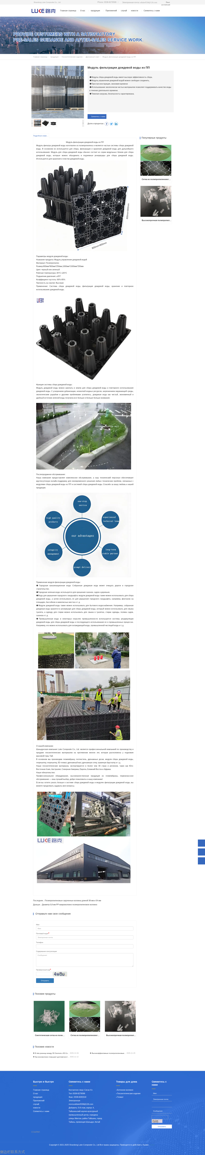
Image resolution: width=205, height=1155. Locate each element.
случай (124, 11)
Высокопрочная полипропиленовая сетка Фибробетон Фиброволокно (121, 1035)
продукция (54, 57)
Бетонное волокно (125, 1090)
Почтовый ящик (42, 933)
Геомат (120, 1097)
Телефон (39, 942)
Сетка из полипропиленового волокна (86, 1035)
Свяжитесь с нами (152, 11)
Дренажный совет (92, 57)
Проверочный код (43, 970)
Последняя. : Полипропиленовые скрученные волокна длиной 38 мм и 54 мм (67, 901)
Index (152, 1145)
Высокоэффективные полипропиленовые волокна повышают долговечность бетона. (109, 1053)
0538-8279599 (107, 2)
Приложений (111, 11)
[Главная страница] (43, 10)
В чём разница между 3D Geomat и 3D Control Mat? (52, 1053)
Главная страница (68, 11)
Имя (37, 925)
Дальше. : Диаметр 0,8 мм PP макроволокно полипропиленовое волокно (65, 905)
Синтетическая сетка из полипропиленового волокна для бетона (50, 1035)
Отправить (45, 981)
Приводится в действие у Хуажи (134, 1145)
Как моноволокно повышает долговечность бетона (52, 1057)
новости (36, 1108)
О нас (35, 1093)
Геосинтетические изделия (72, 57)
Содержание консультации (46, 951)
